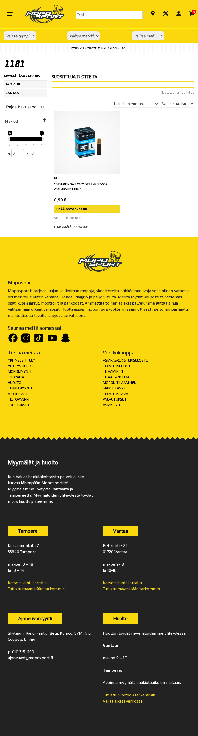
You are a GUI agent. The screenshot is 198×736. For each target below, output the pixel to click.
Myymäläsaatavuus (73, 226)
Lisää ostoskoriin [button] (71, 209)
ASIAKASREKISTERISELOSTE (125, 360)
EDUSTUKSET (19, 405)
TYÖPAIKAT (17, 377)
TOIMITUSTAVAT (116, 394)
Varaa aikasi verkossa (123, 700)
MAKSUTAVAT (114, 388)
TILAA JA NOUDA (116, 377)
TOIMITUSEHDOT (117, 366)
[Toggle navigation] (10, 14)
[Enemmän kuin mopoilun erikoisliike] (40, 14)
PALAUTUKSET (115, 399)
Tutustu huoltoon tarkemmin (129, 694)
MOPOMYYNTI (19, 371)
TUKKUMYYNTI (20, 388)
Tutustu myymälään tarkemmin (36, 588)
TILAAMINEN (113, 371)
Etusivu (77, 48)
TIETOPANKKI (18, 399)
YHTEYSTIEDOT (21, 366)
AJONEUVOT (18, 394)
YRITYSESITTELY (21, 360)
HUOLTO (14, 382)
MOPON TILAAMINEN (119, 382)
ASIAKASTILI (112, 405)
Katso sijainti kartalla (27, 582)
